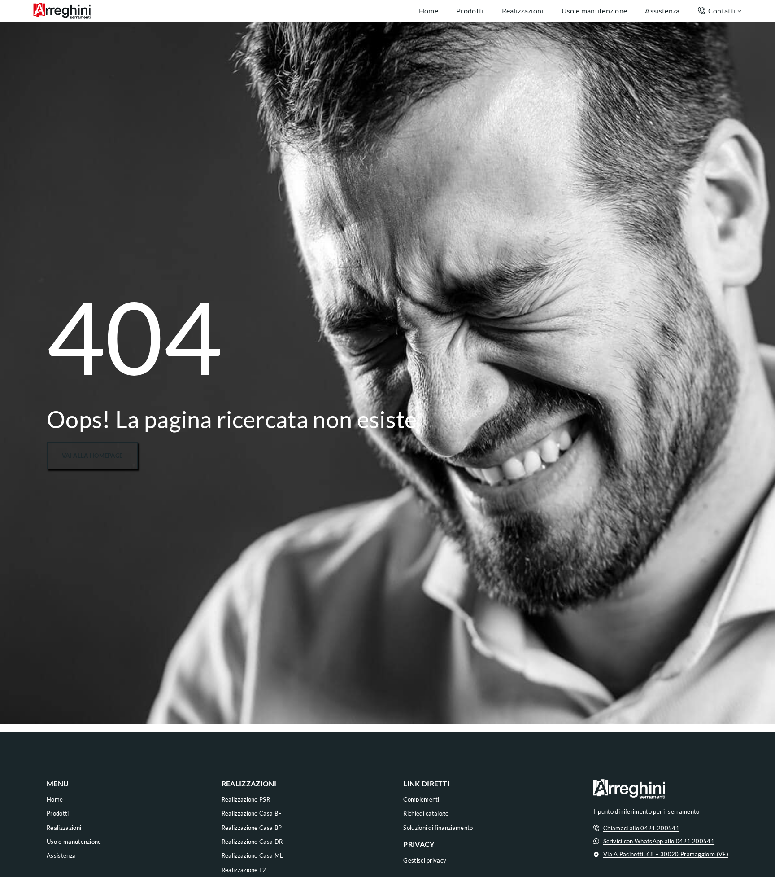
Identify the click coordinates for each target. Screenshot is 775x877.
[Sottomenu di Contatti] (739, 11)
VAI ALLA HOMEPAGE (92, 455)
